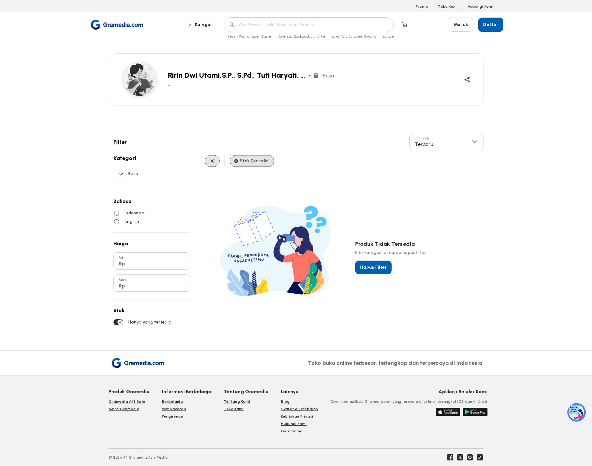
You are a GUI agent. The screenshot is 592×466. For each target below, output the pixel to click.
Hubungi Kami (480, 6)
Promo (422, 6)
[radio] (116, 213)
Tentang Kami (237, 401)
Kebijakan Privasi (297, 416)
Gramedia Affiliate (127, 401)
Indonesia (135, 213)
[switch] (118, 322)
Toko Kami (448, 6)
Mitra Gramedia (124, 409)
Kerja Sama (292, 431)
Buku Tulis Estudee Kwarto (353, 36)
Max (122, 280)
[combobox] (446, 141)
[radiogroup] (151, 217)
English (132, 221)
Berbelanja (172, 401)
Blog (285, 401)
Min (122, 257)
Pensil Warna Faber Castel (250, 36)
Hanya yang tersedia (149, 322)
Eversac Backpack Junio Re (302, 36)
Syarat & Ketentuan (299, 409)
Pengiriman (172, 416)
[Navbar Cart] (405, 25)
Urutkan (422, 138)
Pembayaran (174, 409)
